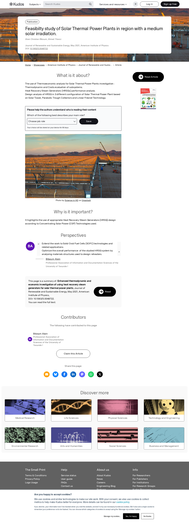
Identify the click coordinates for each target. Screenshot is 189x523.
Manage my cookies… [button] (112, 516)
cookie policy (122, 502)
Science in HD (71, 200)
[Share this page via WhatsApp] (91, 374)
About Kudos (104, 475)
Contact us (67, 486)
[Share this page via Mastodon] (82, 374)
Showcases (39, 65)
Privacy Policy (32, 479)
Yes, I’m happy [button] (131, 516)
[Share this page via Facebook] (64, 374)
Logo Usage (31, 482)
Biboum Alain (53, 259)
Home (28, 65)
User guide (66, 479)
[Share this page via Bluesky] (55, 374)
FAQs (64, 482)
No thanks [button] (147, 516)
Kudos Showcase (142, 489)
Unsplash (86, 200)
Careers (101, 482)
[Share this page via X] (100, 374)
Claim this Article (73, 353)
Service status (68, 475)
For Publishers (140, 479)
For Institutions (141, 482)
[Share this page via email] (46, 374)
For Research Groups (144, 486)
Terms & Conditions (35, 475)
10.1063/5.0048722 (39, 48)
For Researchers (141, 475)
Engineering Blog (106, 486)
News (100, 479)
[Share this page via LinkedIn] (73, 374)
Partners (101, 489)
